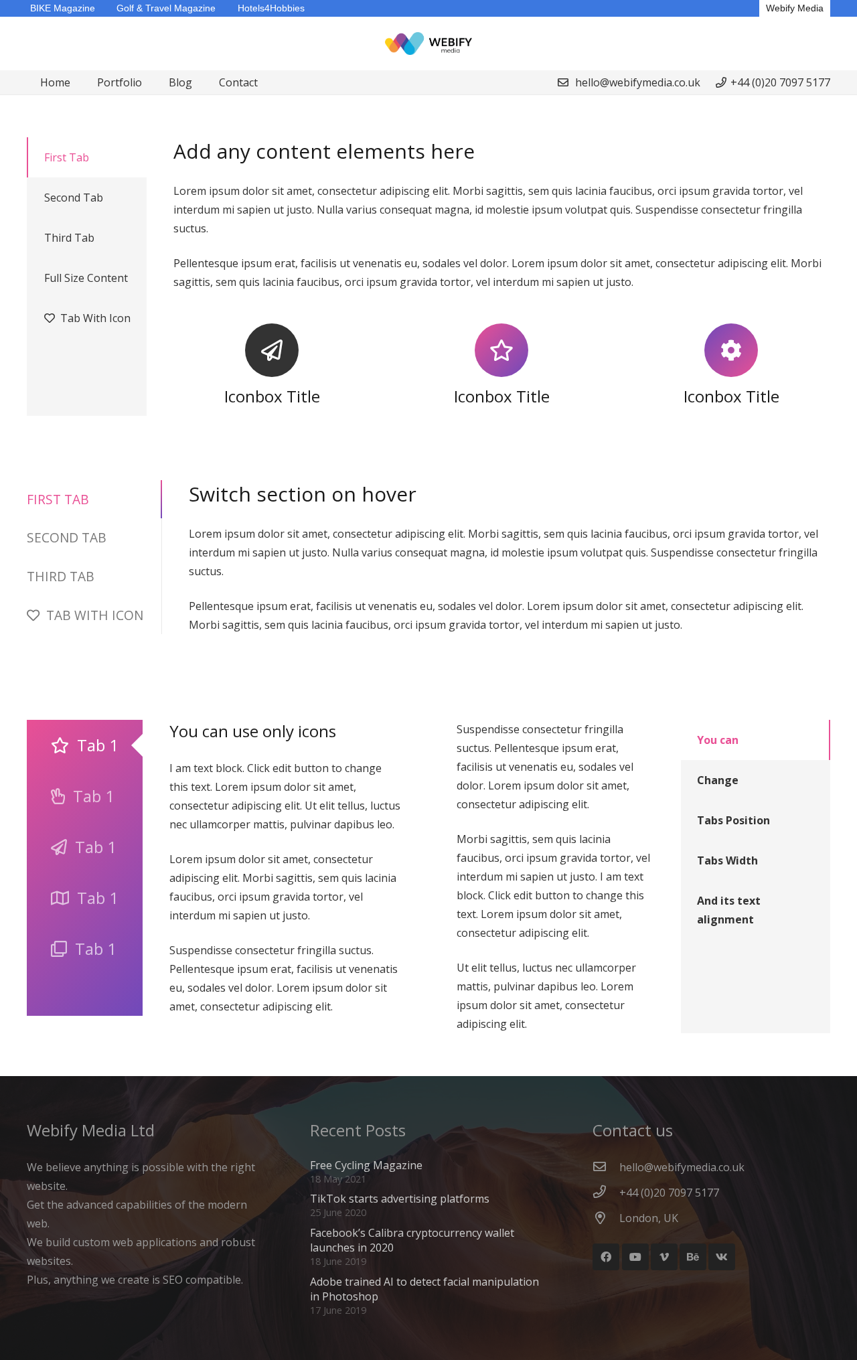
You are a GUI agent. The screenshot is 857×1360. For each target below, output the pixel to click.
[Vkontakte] (721, 1256)
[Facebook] (606, 1256)
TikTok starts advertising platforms (399, 1198)
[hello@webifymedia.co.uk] (606, 1167)
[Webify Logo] (429, 44)
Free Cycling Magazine (366, 1165)
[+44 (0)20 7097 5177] (606, 1192)
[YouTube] (635, 1256)
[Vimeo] (664, 1256)
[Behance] (693, 1256)
